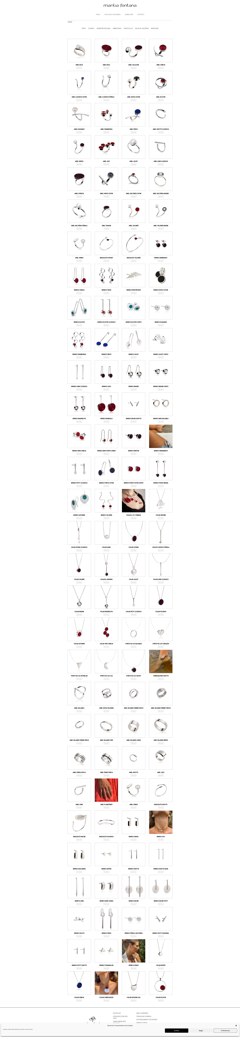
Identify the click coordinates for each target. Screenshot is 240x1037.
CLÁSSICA (91, 28)
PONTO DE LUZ (128, 28)
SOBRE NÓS (129, 14)
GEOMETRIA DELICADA (103, 28)
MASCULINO (154, 28)
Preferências (225, 1030)
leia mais (79, 68)
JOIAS (98, 14)
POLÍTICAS (117, 1013)
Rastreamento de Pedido (146, 1019)
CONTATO (140, 14)
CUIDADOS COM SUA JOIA (120, 1017)
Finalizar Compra (143, 1016)
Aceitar (176, 1030)
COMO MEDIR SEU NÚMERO (119, 1022)
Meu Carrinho (142, 1013)
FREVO (84, 28)
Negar (201, 1030)
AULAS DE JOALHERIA (112, 14)
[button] (236, 1026)
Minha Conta (141, 1023)
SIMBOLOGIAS (117, 28)
